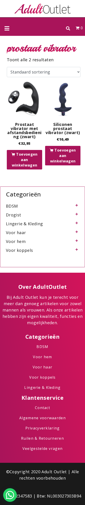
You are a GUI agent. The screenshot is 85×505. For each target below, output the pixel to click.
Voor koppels (19, 250)
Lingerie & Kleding (24, 223)
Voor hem (16, 241)
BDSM (12, 206)
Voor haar (16, 232)
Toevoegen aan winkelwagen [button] (25, 160)
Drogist (13, 215)
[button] (68, 28)
